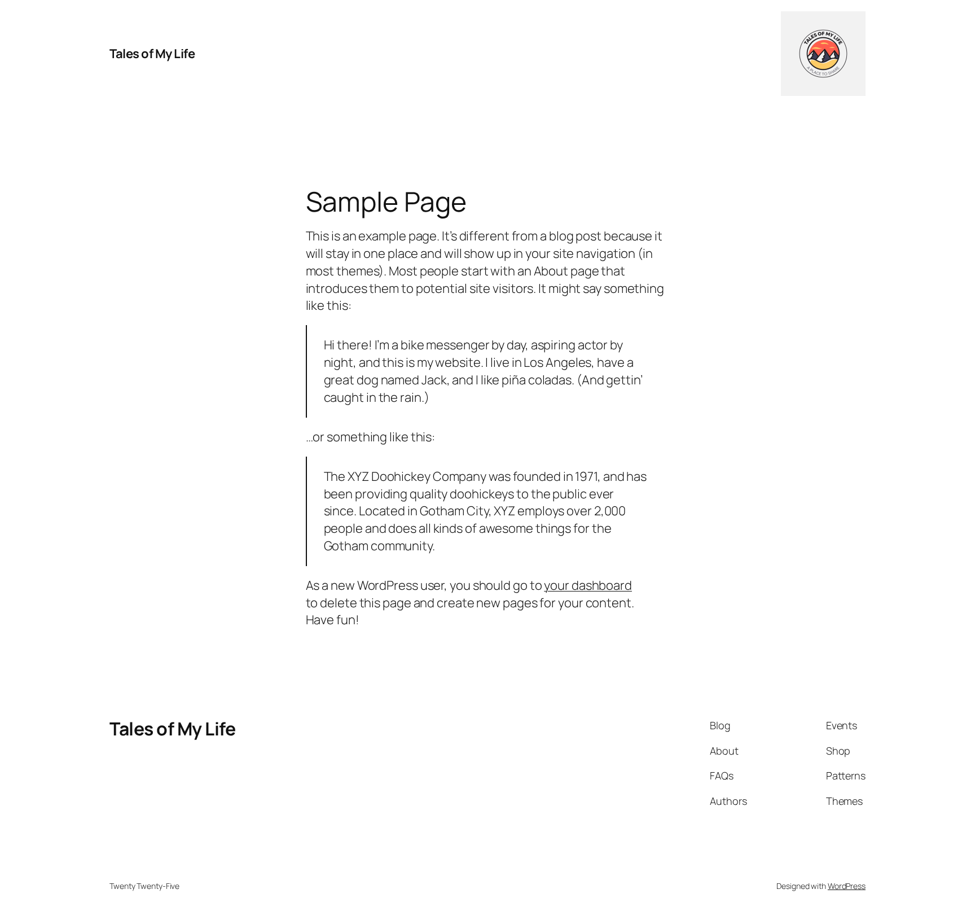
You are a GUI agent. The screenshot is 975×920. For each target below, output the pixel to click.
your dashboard (588, 585)
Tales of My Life (152, 53)
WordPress (847, 885)
